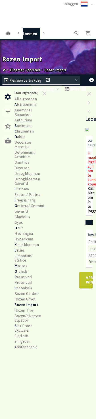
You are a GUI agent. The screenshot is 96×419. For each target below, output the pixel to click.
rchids (21, 271)
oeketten (24, 125)
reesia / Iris (25, 200)
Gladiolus (22, 217)
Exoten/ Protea (27, 194)
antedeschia (26, 347)
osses (21, 266)
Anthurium (23, 120)
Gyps (19, 222)
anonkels (23, 288)
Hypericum (24, 239)
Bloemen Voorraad (25, 70)
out (19, 228)
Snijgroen (23, 341)
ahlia (20, 137)
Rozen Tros (24, 310)
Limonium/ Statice (24, 258)
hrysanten (24, 131)
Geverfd (21, 211)
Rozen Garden (26, 293)
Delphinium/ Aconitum (25, 154)
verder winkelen (89, 280)
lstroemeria (26, 104)
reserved (23, 277)
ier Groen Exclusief (23, 328)
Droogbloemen (27, 173)
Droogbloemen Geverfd (27, 181)
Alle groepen (26, 99)
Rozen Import (55, 70)
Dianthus (22, 162)
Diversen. (22, 168)
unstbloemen (27, 244)
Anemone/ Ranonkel (23, 112)
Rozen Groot (25, 299)
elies (20, 250)
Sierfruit (21, 336)
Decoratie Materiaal (23, 144)
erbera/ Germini (29, 205)
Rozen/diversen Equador (28, 318)
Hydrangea (24, 233)
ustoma (22, 189)
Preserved (23, 282)
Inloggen (71, 4)
